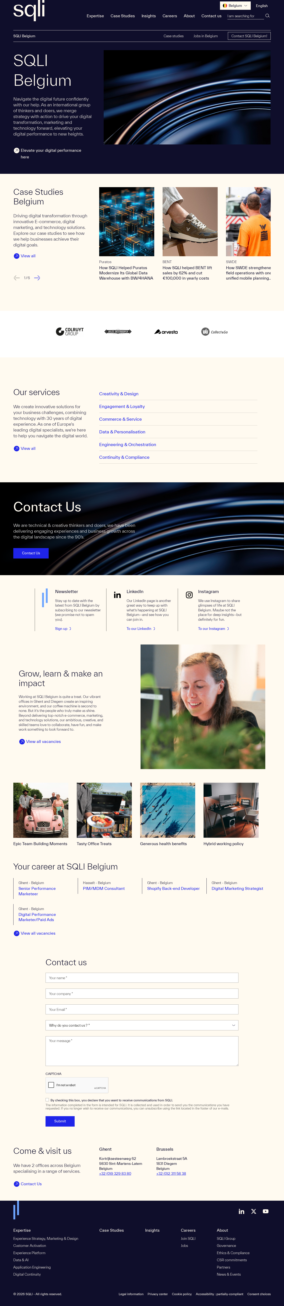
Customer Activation (29, 1246)
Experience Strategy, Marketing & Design (45, 1238)
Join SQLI (188, 1238)
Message (53, 1033)
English (262, 6)
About (189, 16)
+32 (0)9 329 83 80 (115, 1173)
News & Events (229, 1274)
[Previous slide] (16, 278)
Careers (170, 16)
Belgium (235, 5)
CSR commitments (232, 1260)
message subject (59, 1017)
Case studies (174, 36)
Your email (54, 1002)
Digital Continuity (27, 1274)
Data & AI (20, 1260)
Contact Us (31, 553)
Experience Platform (29, 1253)
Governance (226, 1246)
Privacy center (158, 1294)
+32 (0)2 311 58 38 (171, 1173)
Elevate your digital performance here (51, 153)
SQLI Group (226, 1238)
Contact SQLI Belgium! (249, 36)
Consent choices (259, 1294)
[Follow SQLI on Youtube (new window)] (266, 1211)
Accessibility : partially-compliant (219, 1294)
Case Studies (123, 16)
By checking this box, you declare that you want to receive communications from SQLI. (112, 1100)
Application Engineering (32, 1267)
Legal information (131, 1294)
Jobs (184, 1246)
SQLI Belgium (24, 36)
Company (54, 986)
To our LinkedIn (139, 629)
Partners (223, 1267)
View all (28, 256)
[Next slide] (38, 278)
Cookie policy (182, 1294)
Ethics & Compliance (233, 1253)
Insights (149, 16)
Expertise (95, 16)
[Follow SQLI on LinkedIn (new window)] (242, 1211)
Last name (54, 970)
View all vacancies (43, 741)
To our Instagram (211, 629)
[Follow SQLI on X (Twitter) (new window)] (254, 1211)
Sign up (61, 629)
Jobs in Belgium (206, 36)
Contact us (211, 16)
